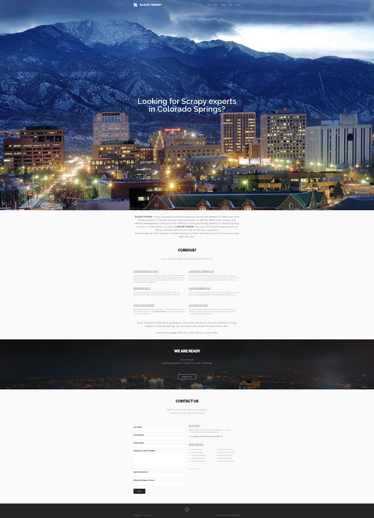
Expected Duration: (140, 472)
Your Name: (137, 427)
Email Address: (138, 435)
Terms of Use (147, 515)
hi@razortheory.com (195, 278)
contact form (223, 276)
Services (223, 5)
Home (209, 5)
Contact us (187, 377)
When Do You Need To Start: (143, 480)
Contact (238, 5)
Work (230, 5)
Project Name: (138, 443)
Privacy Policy (137, 515)
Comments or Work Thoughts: (144, 451)
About (216, 5)
